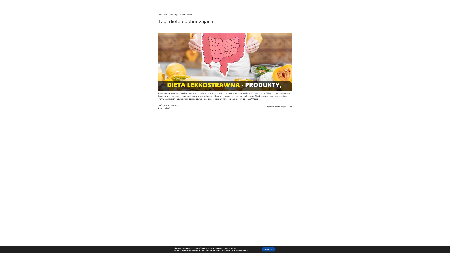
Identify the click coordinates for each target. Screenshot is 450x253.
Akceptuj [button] (268, 249)
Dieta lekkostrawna (175, 28)
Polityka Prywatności (214, 107)
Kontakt (243, 107)
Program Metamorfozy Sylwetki (276, 9)
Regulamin (231, 107)
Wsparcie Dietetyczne (171, 7)
